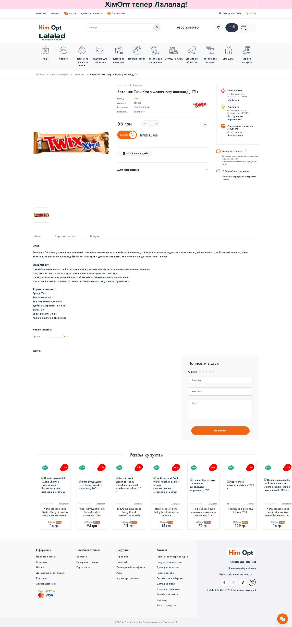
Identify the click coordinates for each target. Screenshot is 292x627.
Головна (40, 74)
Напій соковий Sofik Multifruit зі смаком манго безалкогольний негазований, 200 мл (277, 512)
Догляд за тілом (166, 583)
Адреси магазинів (46, 583)
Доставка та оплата (91, 13)
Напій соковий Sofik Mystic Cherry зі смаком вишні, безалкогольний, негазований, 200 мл (55, 512)
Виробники (122, 556)
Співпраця (41, 562)
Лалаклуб (41, 13)
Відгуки (72, 13)
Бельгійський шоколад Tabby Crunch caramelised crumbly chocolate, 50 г (129, 512)
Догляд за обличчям (168, 589)
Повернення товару (87, 562)
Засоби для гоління (167, 594)
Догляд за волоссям (168, 567)
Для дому (162, 599)
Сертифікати (118, 13)
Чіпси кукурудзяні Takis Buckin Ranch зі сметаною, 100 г (92, 512)
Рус (247, 13)
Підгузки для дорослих (169, 562)
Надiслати (220, 430)
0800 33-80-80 (188, 27)
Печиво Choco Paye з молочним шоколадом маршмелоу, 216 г (203, 512)
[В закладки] (205, 124)
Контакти (41, 578)
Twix (136, 98)
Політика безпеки (46, 556)
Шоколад (79, 74)
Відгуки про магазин (127, 578)
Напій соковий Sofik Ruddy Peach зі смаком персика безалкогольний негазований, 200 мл (166, 512)
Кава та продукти (59, 74)
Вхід (239, 13)
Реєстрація (228, 13)
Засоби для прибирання (170, 578)
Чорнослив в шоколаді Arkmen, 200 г (240, 510)
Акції (119, 572)
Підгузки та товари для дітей (173, 556)
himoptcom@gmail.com (242, 568)
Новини (55, 13)
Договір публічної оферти (50, 572)
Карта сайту (83, 567)
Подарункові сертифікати (130, 567)
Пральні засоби (165, 572)
